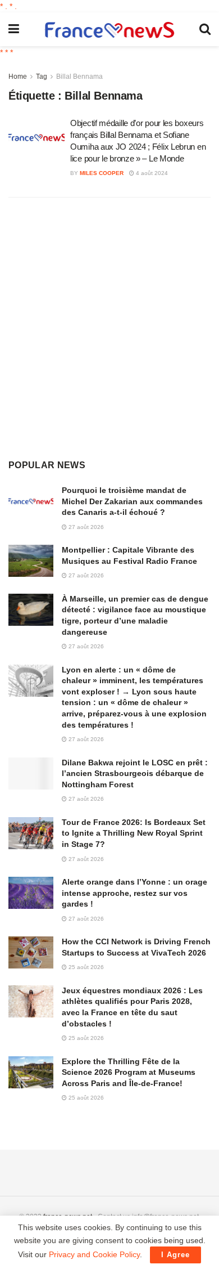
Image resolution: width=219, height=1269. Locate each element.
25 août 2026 (85, 967)
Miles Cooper (102, 173)
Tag (41, 76)
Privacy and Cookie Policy (94, 1254)
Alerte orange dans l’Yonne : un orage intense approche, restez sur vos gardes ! (134, 892)
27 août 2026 (85, 527)
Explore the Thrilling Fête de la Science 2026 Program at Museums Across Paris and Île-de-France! (128, 1072)
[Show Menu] (13, 29)
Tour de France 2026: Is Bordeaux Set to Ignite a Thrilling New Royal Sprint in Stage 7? (134, 833)
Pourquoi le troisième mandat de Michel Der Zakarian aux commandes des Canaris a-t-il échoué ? (132, 501)
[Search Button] (205, 29)
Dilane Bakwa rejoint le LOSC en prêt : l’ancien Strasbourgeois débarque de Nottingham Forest (135, 773)
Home (17, 76)
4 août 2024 (151, 173)
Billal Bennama (79, 76)
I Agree (175, 1254)
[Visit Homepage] (109, 29)
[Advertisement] (109, 327)
